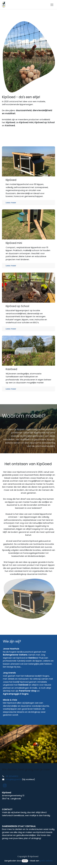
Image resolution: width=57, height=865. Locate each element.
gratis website (46, 860)
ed (33, 657)
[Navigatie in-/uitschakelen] (52, 4)
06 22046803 (12, 776)
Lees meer (11, 202)
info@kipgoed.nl (13, 779)
